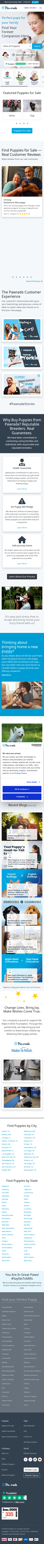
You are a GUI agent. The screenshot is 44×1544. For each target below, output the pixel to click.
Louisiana (27, 1209)
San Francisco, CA (8, 1167)
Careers (5, 1470)
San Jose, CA (28, 1167)
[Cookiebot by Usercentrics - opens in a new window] (31, 745)
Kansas (26, 1205)
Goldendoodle (7, 1350)
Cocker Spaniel (7, 1337)
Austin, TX (6, 1131)
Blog (3, 1459)
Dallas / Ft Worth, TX (10, 1141)
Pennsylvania (29, 1241)
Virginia (27, 1254)
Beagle (4, 1316)
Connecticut (28, 1192)
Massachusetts (7, 1215)
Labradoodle (6, 1358)
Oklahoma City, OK (31, 1157)
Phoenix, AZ (28, 1160)
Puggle (26, 1388)
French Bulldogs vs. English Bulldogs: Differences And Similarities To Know (18, 892)
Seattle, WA (6, 1170)
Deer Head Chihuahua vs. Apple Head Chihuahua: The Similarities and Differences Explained (20, 977)
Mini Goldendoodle (8, 1371)
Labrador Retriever (30, 1358)
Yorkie (26, 1405)
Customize (20, 797)
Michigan (27, 1215)
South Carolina (29, 1244)
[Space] (9, 1484)
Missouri (5, 1222)
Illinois (4, 1202)
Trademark (34, 1531)
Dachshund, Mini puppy (14, 202)
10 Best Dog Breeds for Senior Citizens (19, 837)
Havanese (5, 1354)
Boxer (26, 1324)
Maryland (27, 1212)
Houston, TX (6, 1147)
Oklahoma (28, 1238)
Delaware (5, 1196)
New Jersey (28, 1228)
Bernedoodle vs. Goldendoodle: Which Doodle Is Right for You (20, 922)
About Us (5, 1453)
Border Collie (28, 1320)
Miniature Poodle (8, 1375)
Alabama (5, 1186)
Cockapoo (27, 1333)
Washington (6, 1257)
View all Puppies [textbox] (11, 46)
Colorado (5, 1192)
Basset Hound (28, 1311)
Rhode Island (7, 1244)
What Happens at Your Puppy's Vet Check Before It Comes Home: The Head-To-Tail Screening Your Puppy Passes (21, 863)
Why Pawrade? (29, 1426)
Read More (6, 675)
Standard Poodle (29, 1401)
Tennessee (28, 1247)
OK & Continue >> (22, 789)
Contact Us (28, 1436)
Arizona (27, 1186)
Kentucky (5, 1209)
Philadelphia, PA (8, 1160)
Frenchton (27, 1341)
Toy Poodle (5, 1405)
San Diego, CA (29, 1163)
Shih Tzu (4, 1396)
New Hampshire (8, 1228)
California (27, 1189)
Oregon (5, 1241)
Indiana (27, 1202)
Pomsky (26, 1384)
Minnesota (6, 1218)
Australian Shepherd (9, 1311)
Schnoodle (5, 1392)
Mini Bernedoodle (8, 1367)
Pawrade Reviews (33, 987)
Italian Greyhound (30, 1354)
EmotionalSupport (34, 83)
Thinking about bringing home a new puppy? (20, 647)
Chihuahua (5, 1333)
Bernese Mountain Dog (31, 1316)
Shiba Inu (27, 1392)
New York (27, 1231)
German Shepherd (8, 1345)
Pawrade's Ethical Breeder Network (13, 1534)
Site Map (27, 1442)
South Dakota (7, 1247)
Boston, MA (6, 1134)
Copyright (5, 1531)
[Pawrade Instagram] (30, 1459)
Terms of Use (25, 1531)
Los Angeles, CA (8, 1154)
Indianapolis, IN (30, 1147)
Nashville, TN (29, 1154)
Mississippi (28, 1218)
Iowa (4, 1205)
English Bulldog (29, 1337)
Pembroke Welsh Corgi (31, 1379)
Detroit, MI (6, 1144)
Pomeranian (6, 1384)
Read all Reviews (33, 281)
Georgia (5, 1199)
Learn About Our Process (22, 576)
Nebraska (5, 1225)
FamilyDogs (21, 83)
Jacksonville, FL (8, 1150)
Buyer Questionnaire (9, 1436)
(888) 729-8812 (30, 8)
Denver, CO (28, 1141)
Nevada (27, 1225)
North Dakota (29, 1234)
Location (34, 1442)
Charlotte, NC (29, 1134)
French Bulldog (7, 1341)
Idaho (26, 1199)
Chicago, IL (6, 1137)
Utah (26, 1251)
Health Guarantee (8, 1431)
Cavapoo (27, 1328)
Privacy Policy (14, 1531)
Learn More (22, 489)
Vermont (5, 1254)
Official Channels (30, 1453)
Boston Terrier (6, 1324)
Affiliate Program (8, 1464)
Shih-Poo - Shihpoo (30, 1396)
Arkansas (5, 1189)
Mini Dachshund (29, 1367)
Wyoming (27, 1260)
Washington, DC (30, 1170)
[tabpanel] (12, 110)
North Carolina (7, 1234)
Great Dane (27, 1350)
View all (32, 805)
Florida (26, 1196)
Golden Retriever (29, 1345)
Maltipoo (27, 1362)
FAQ (25, 1431)
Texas (4, 1251)
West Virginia (29, 1257)
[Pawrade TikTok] (35, 1459)
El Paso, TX (28, 1144)
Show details (32, 782)
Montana (27, 1222)
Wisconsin (6, 1260)
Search (37, 46)
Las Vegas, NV (29, 1150)
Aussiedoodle (28, 1307)
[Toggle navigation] (39, 7)
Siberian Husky (7, 1401)
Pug (3, 1388)
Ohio (4, 1238)
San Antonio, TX (8, 1163)
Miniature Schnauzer (31, 1375)
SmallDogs (7, 83)
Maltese (4, 1362)
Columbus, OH (29, 1137)
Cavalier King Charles (9, 1328)
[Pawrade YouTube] (40, 1459)
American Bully (7, 1307)
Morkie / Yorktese (8, 1379)
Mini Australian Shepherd (32, 1371)
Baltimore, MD (29, 1131)
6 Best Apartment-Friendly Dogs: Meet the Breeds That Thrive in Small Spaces (22, 949)
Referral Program (8, 1475)
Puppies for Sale (22, 130)
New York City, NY (8, 1157)
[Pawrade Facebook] (26, 1459)
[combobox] (16, 45)
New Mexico (6, 1231)
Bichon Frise (6, 1320)
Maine (4, 1212)
